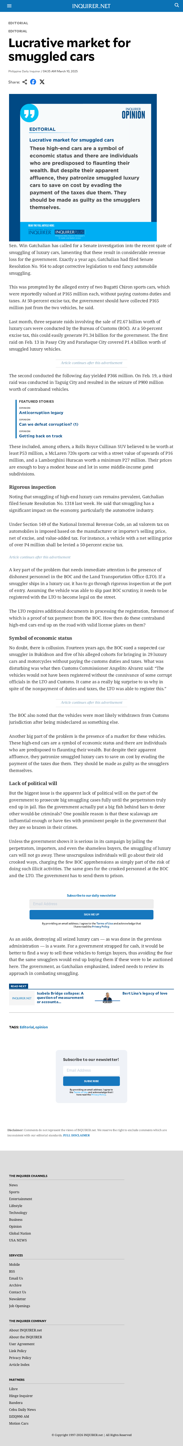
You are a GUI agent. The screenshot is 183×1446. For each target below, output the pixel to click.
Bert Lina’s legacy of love (145, 993)
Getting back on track (40, 435)
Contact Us (17, 1292)
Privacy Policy (100, 926)
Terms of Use (104, 923)
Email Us (16, 1278)
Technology (18, 1212)
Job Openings (19, 1306)
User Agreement (22, 1344)
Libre (13, 1389)
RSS (12, 1271)
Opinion (15, 1226)
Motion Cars (18, 1423)
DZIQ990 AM (19, 1416)
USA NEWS (18, 1240)
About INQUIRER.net (25, 1330)
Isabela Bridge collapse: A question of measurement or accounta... (60, 997)
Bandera (16, 1402)
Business (15, 1219)
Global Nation (20, 1233)
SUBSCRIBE (91, 1081)
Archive (15, 1285)
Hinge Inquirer (21, 1395)
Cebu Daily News (22, 1409)
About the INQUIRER (25, 1337)
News (13, 1185)
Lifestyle (15, 1205)
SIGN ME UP (91, 914)
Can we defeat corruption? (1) (48, 424)
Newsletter (17, 1299)
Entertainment (20, 1199)
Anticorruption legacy (41, 412)
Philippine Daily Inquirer (24, 71)
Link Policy (17, 1350)
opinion (41, 1027)
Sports (14, 1192)
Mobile (14, 1264)
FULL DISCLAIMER (76, 1135)
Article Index (19, 1364)
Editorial (18, 23)
